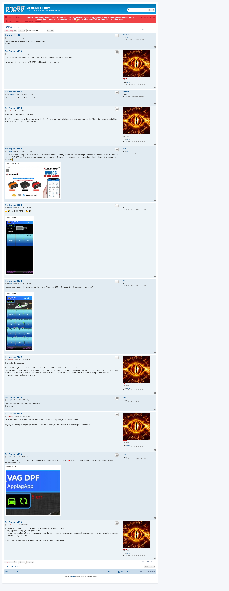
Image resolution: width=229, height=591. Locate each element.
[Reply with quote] (117, 35)
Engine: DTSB (12, 26)
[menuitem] (132, 571)
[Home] (15, 8)
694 (128, 82)
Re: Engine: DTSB (13, 51)
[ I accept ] (80, 21)
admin (125, 78)
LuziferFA (126, 91)
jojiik (124, 397)
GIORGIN (126, 35)
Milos (125, 148)
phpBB (73, 576)
